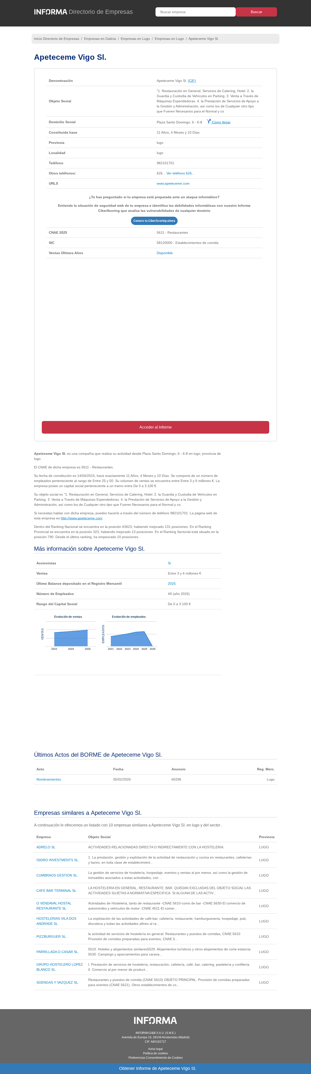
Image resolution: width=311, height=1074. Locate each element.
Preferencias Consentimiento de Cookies (156, 1057)
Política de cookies (155, 1053)
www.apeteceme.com (173, 183)
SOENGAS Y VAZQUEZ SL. (57, 982)
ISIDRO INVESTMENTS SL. (57, 860)
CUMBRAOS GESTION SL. (57, 875)
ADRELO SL (45, 847)
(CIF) (192, 81)
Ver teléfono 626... (180, 173)
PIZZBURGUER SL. (51, 936)
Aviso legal (155, 1049)
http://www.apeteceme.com (81, 518)
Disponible (165, 253)
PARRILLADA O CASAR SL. (57, 952)
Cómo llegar (221, 122)
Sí (169, 563)
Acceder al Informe (155, 427)
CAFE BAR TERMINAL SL (56, 891)
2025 (172, 583)
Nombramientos (48, 779)
